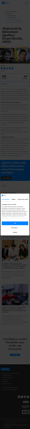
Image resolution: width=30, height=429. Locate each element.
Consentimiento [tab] (5, 199)
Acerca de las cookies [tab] (23, 199)
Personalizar (14, 227)
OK (15, 223)
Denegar (15, 232)
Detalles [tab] (14, 199)
